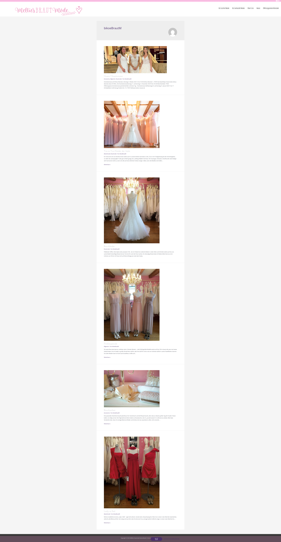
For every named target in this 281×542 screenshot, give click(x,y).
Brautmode (119, 79)
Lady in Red (109, 511)
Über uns (251, 8)
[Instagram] (278, 1)
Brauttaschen (109, 410)
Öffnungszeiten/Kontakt (271, 8)
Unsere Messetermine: (113, 76)
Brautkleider (109, 246)
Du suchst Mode (224, 8)
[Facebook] (277, 1)
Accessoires (107, 79)
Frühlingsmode (110, 344)
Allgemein (112, 79)
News (258, 8)
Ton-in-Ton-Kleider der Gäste (117, 151)
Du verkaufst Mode (238, 8)
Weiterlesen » (107, 164)
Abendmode (107, 154)
